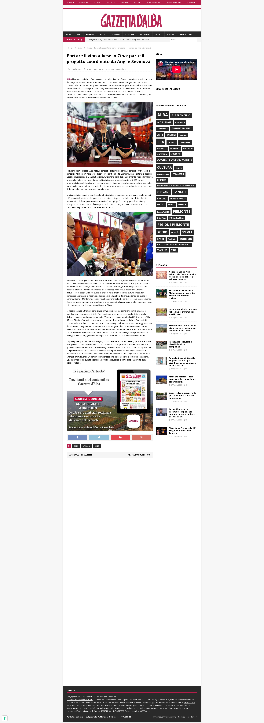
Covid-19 (175, 154)
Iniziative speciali (153, 2)
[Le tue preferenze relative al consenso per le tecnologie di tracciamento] (4, 718)
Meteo (160, 204)
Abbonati (97, 2)
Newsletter (186, 34)
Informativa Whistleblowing (164, 717)
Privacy (194, 717)
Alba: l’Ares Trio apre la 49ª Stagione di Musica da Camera (182, 430)
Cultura (129, 34)
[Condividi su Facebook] (77, 437)
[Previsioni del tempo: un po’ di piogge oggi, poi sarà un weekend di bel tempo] (161, 331)
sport (160, 239)
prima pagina (176, 218)
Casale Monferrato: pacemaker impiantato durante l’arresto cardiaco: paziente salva (182, 413)
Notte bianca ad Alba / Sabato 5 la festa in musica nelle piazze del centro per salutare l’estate (182, 276)
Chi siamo (70, 2)
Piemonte (181, 211)
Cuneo (179, 168)
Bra (79, 34)
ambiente (180, 122)
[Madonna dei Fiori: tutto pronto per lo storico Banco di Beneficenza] (161, 382)
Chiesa (170, 34)
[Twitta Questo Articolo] (99, 437)
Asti (160, 134)
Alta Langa (164, 122)
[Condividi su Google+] (141, 437)
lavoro (162, 198)
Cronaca (145, 34)
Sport (158, 34)
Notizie (116, 34)
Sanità (174, 232)
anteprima (162, 129)
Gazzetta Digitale (173, 2)
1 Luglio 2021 (76, 69)
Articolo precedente (80, 454)
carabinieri (185, 142)
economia (178, 174)
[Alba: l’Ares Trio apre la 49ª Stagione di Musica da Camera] (161, 433)
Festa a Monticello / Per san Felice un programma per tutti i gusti (183, 311)
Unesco (86, 446)
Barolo (183, 135)
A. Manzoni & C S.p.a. (107, 717)
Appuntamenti (181, 128)
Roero (103, 34)
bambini (171, 135)
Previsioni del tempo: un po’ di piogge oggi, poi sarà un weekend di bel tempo (182, 328)
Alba (68, 34)
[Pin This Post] (120, 437)
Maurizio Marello (178, 199)
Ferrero (162, 180)
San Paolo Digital (86, 708)
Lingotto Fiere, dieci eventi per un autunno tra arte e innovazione (182, 395)
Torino (172, 239)
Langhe (90, 34)
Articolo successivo (139, 454)
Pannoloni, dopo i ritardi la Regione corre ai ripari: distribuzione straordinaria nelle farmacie (182, 362)
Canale (172, 142)
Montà (171, 205)
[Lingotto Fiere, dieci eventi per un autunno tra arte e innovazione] (161, 398)
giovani (163, 192)
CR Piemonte (191, 2)
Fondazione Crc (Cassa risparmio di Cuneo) (175, 185)
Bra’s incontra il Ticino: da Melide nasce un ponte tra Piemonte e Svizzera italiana (182, 294)
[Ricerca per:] (183, 39)
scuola (187, 232)
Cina (76, 446)
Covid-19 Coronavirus (174, 160)
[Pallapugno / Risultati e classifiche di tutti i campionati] (161, 347)
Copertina (162, 154)
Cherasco (161, 148)
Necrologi (111, 2)
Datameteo (163, 174)
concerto (188, 149)
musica (182, 204)
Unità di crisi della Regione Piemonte (173, 245)
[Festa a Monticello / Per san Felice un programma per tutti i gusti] (161, 314)
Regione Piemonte (173, 224)
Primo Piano (97, 69)
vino (97, 446)
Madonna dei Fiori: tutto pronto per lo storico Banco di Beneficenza (182, 379)
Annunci (124, 2)
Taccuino (137, 2)
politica (161, 218)
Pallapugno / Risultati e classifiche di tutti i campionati (180, 344)
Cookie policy (183, 717)
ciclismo (174, 148)
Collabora (83, 2)
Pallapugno (163, 212)
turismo (185, 239)
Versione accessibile (117, 69)
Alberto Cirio (181, 115)
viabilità (162, 250)
